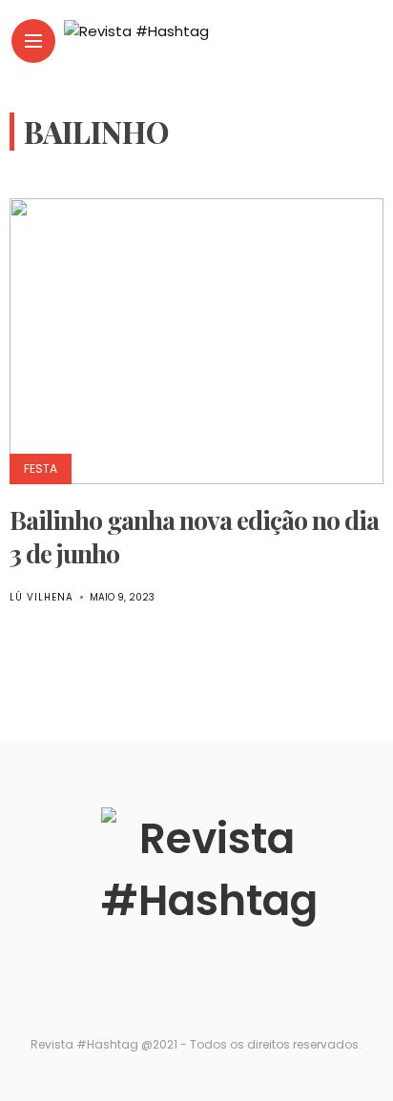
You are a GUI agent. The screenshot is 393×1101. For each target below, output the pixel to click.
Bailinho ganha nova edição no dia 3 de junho (194, 536)
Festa (40, 468)
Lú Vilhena (41, 597)
